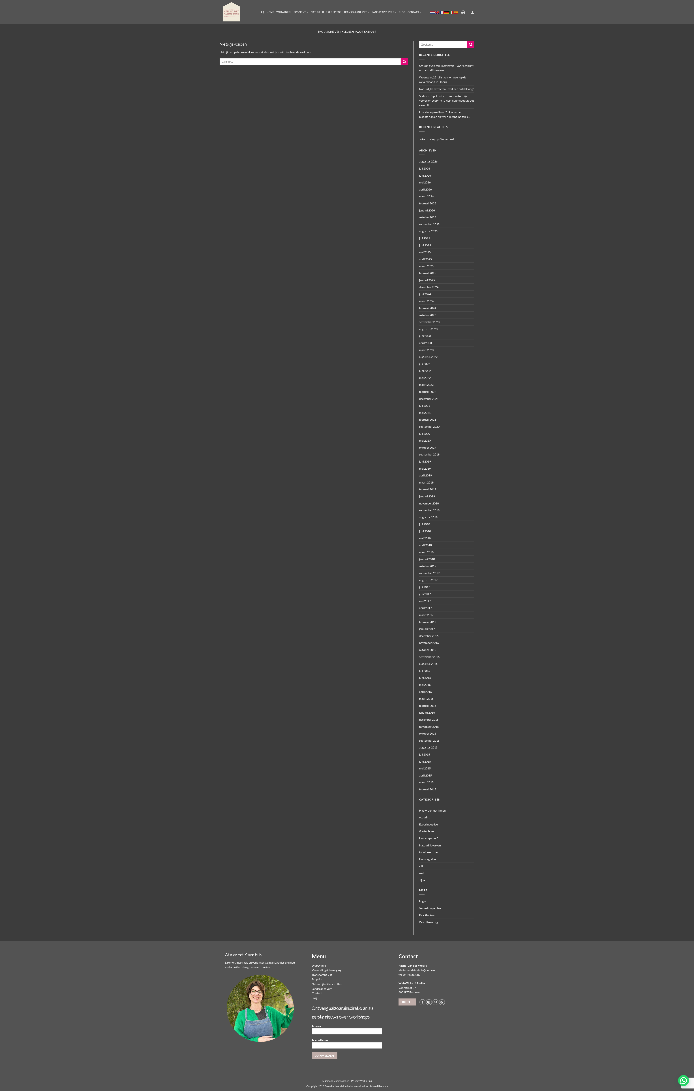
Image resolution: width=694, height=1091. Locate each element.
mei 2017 (425, 601)
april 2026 (425, 189)
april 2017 (425, 607)
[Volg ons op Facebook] (422, 1002)
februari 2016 (427, 705)
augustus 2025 (428, 231)
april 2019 (425, 475)
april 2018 (425, 545)
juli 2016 (424, 670)
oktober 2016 (427, 649)
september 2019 (429, 454)
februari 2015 (427, 789)
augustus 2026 (428, 161)
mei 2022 (425, 377)
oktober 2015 (427, 733)
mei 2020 (425, 440)
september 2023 (429, 322)
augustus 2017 (428, 580)
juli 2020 (424, 433)
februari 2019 (427, 489)
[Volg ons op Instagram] (429, 1002)
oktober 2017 (427, 566)
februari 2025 (427, 273)
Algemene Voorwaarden (335, 1080)
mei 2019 (425, 468)
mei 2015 (425, 768)
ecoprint (424, 817)
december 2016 (428, 636)
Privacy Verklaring (361, 1080)
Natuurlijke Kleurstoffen (327, 984)
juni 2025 (425, 245)
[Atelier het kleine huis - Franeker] (238, 12)
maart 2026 (426, 196)
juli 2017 (424, 587)
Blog (402, 12)
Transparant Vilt (355, 12)
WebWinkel (283, 12)
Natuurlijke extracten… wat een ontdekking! (446, 89)
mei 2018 (425, 538)
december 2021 (428, 398)
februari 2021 (427, 419)
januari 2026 (427, 210)
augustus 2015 (428, 747)
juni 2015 (425, 761)
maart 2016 (426, 698)
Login (422, 901)
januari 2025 (427, 280)
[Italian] (451, 12)
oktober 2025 (427, 217)
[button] (262, 12)
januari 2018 (427, 559)
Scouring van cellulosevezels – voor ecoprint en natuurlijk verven (446, 68)
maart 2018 (426, 552)
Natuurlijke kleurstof (326, 12)
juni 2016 (425, 677)
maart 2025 (426, 266)
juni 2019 (425, 461)
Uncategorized (428, 859)
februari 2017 (427, 622)
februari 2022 (427, 391)
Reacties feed (427, 915)
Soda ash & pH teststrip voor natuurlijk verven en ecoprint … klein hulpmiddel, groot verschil (446, 100)
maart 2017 (426, 615)
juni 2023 (425, 335)
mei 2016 (425, 684)
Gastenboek (447, 139)
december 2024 (428, 287)
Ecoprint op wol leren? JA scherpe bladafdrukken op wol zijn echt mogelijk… (444, 114)
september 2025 (429, 224)
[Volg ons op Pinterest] (442, 1002)
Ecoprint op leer (429, 824)
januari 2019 (427, 496)
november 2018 (429, 503)
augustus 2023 (428, 329)
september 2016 (429, 656)
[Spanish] (456, 12)
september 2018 (429, 510)
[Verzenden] (404, 61)
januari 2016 (427, 712)
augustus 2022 (428, 356)
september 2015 (429, 740)
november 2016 (429, 642)
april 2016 (425, 691)
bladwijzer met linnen (432, 810)
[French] (442, 12)
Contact (413, 12)
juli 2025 (424, 238)
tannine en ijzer (428, 852)
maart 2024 (426, 301)
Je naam (316, 1026)
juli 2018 (424, 524)
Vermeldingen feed (430, 908)
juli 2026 (424, 168)
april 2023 (425, 343)
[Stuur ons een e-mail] (435, 1002)
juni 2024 (425, 294)
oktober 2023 (427, 315)
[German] (446, 12)
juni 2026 (425, 175)
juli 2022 (424, 363)
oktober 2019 (427, 447)
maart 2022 (426, 384)
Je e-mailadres (320, 1040)
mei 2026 (425, 182)
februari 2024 (427, 308)
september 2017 (429, 573)
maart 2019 (426, 482)
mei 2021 (425, 412)
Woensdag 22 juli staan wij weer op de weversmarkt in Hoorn (442, 80)
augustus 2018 (428, 517)
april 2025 (425, 259)
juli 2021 (424, 405)
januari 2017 (427, 628)
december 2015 (428, 719)
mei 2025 (425, 252)
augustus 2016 (428, 663)
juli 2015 (424, 754)
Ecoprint (300, 12)
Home (270, 12)
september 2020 (429, 426)
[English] (437, 12)
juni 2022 (425, 370)
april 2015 (425, 775)
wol (421, 873)
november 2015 (429, 726)
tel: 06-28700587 (409, 974)
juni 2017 (425, 594)
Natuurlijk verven (430, 845)
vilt (421, 866)
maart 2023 (426, 350)
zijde (422, 880)
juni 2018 (425, 531)
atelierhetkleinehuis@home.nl (417, 970)
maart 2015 (426, 782)
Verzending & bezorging (326, 970)
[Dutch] (432, 12)
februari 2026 (427, 203)
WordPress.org (428, 922)
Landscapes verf (383, 12)
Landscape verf (428, 838)
